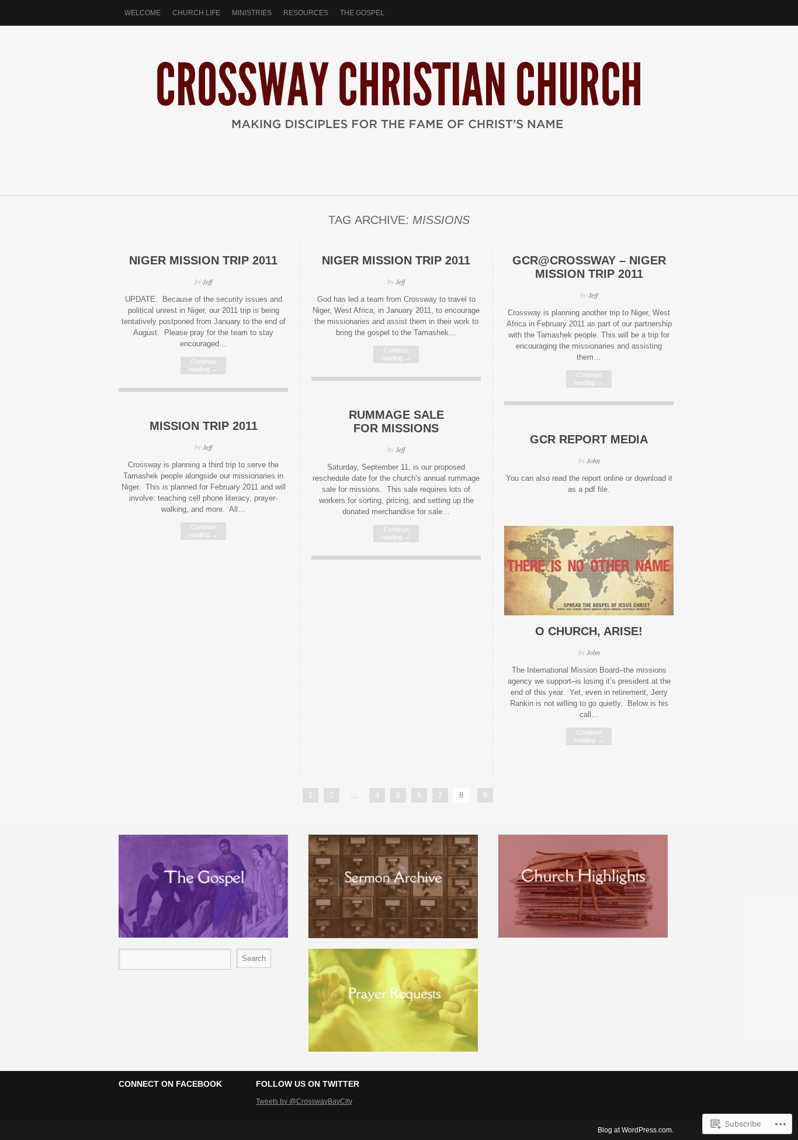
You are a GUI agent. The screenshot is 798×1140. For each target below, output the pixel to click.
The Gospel (362, 13)
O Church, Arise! (589, 631)
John (593, 460)
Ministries (252, 13)
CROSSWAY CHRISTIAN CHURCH (399, 105)
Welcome (142, 13)
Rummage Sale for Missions (396, 421)
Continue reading (203, 365)
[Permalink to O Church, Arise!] (589, 612)
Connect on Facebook (170, 1084)
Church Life (196, 13)
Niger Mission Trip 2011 (203, 260)
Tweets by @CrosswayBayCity (304, 1101)
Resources (305, 13)
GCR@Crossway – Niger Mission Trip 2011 (589, 267)
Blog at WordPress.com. (636, 1130)
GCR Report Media (589, 439)
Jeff (207, 281)
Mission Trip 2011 (204, 425)
